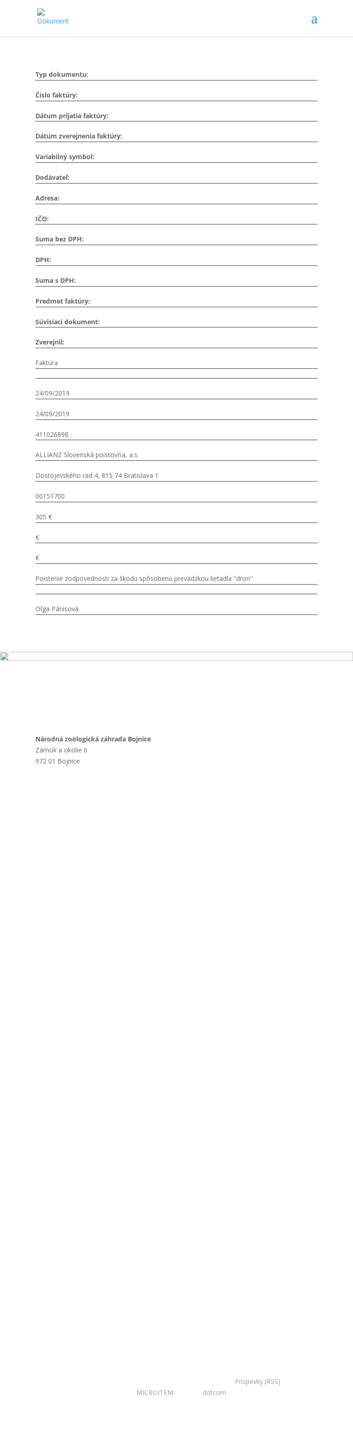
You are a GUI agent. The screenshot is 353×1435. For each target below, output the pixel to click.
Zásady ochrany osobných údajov (117, 1000)
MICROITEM (155, 1392)
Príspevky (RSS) (257, 1381)
